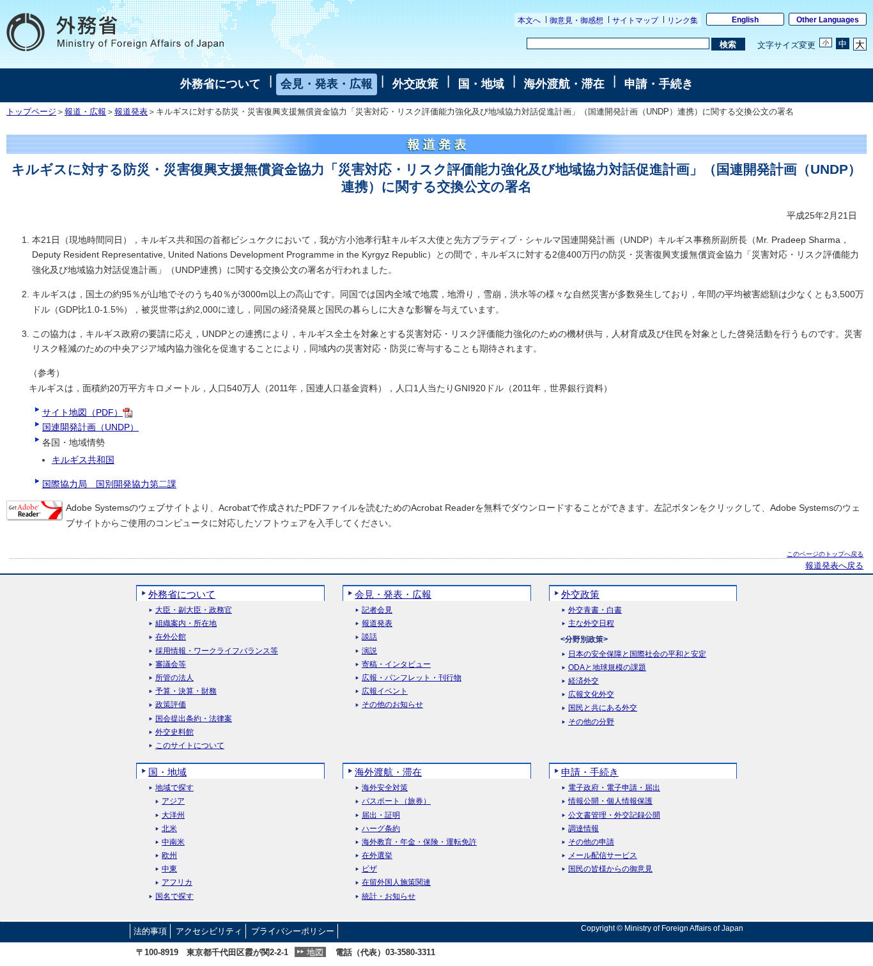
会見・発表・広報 (327, 83)
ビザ (369, 869)
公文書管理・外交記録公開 (614, 815)
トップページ (31, 111)
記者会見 (377, 610)
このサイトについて (189, 746)
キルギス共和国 (83, 460)
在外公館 (170, 637)
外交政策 (415, 83)
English (745, 19)
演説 (369, 651)
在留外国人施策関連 (396, 882)
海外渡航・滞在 (564, 83)
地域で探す (174, 788)
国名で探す (174, 896)
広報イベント (385, 691)
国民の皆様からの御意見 (610, 869)
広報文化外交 (591, 694)
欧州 (169, 856)
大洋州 (173, 815)
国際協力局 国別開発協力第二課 (109, 484)
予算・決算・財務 (186, 691)
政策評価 (170, 705)
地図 (315, 952)
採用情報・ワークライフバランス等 (216, 651)
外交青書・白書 (595, 610)
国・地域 (481, 83)
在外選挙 (377, 856)
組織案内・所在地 (186, 623)
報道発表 (131, 111)
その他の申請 (591, 842)
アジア (173, 801)
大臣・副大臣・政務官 (193, 610)
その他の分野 (591, 722)
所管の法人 (174, 678)
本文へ (529, 20)
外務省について (220, 83)
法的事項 (150, 931)
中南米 (173, 842)
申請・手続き (658, 83)
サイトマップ (635, 20)
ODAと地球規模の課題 (607, 668)
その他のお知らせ (392, 705)
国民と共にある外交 (602, 708)
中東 (169, 869)
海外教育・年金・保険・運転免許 (419, 842)
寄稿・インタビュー (396, 664)
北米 (169, 829)
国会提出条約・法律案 (193, 719)
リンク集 (682, 20)
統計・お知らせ (388, 896)
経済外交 (583, 681)
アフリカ (177, 882)
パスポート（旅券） (396, 801)
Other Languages (827, 19)
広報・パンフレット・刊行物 (411, 678)
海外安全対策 (385, 788)
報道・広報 (85, 111)
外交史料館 (174, 732)
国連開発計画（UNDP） (90, 427)
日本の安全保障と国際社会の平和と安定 (637, 654)
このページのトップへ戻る (825, 553)
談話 (369, 637)
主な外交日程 (591, 623)
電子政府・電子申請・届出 (614, 788)
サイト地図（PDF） (82, 412)
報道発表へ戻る (834, 565)
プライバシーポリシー (292, 931)
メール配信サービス (602, 856)
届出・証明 (381, 815)
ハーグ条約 (381, 829)
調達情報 (583, 829)
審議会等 (170, 664)
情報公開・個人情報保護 (610, 801)
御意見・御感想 (576, 20)
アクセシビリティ (209, 931)
